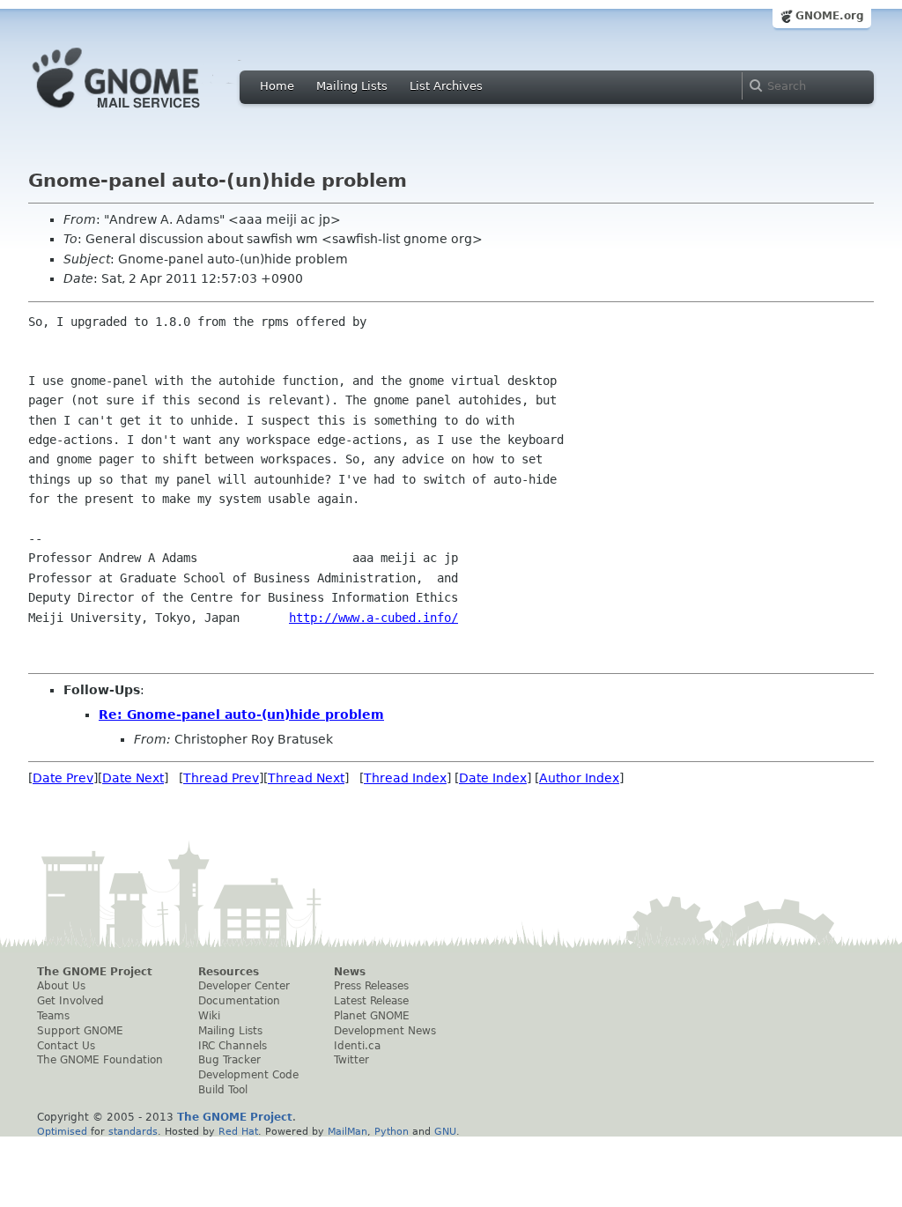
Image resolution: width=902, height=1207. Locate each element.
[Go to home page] (142, 112)
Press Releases (371, 986)
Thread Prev (221, 778)
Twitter (351, 1060)
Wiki (209, 1016)
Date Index (493, 778)
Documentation (239, 1001)
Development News (385, 1031)
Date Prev (63, 778)
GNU (445, 1131)
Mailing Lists (352, 86)
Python (391, 1131)
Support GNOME (80, 1031)
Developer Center (244, 986)
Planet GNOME (372, 1016)
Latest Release (371, 1001)
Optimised (62, 1131)
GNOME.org (829, 16)
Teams (53, 1016)
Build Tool (223, 1090)
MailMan (347, 1131)
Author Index (579, 778)
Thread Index (405, 778)
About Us (61, 986)
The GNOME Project (94, 972)
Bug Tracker (229, 1060)
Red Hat (238, 1131)
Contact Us (66, 1046)
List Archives (446, 86)
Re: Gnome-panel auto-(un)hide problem (241, 714)
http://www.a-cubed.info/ (373, 618)
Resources (228, 972)
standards (133, 1131)
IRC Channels (232, 1046)
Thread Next (306, 778)
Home (277, 86)
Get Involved (70, 1001)
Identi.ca (357, 1046)
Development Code (248, 1075)
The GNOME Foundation (100, 1060)
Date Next (133, 778)
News (350, 972)
